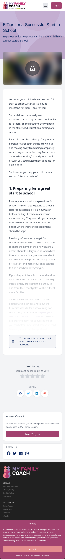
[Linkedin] (20, 453)
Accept (32, 549)
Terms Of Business (10, 486)
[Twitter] (14, 453)
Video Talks (7, 509)
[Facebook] (8, 453)
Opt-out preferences (24, 555)
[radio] (22, 376)
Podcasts (6, 513)
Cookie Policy (8, 493)
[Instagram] (26, 453)
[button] (45, 5)
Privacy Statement (41, 555)
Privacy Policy (8, 490)
